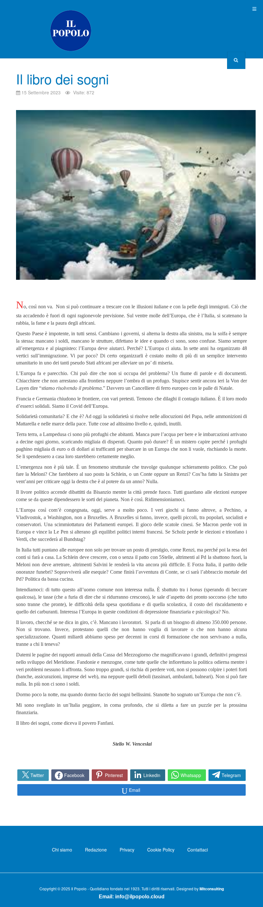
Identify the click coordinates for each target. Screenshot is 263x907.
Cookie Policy (160, 849)
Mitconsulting (211, 889)
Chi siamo (62, 849)
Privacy (127, 849)
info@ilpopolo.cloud (140, 896)
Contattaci (197, 849)
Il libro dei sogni (62, 78)
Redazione (96, 849)
